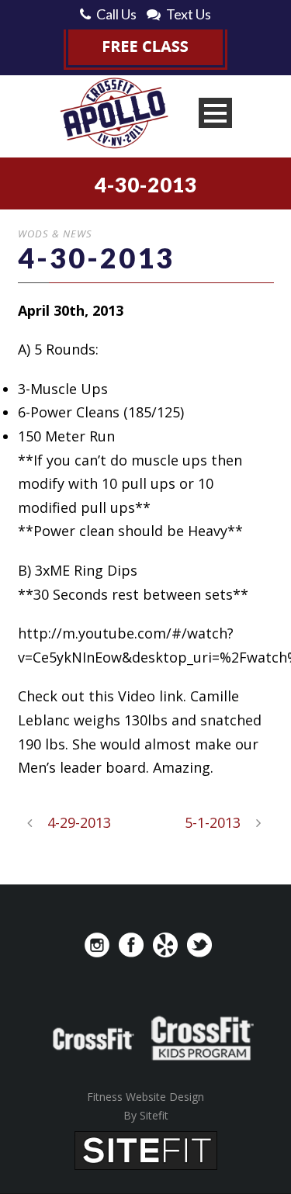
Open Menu (215, 113)
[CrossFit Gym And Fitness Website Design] (145, 1149)
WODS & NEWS (55, 234)
